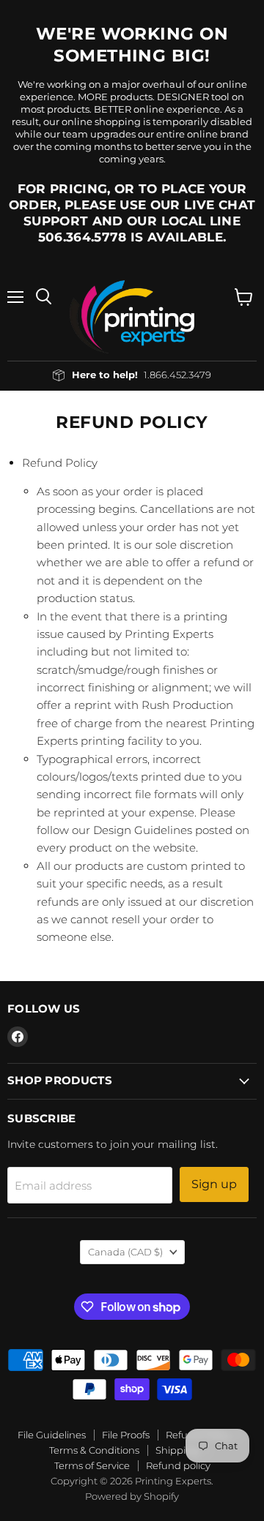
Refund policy (178, 1465)
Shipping (177, 1450)
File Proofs (126, 1435)
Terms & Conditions (94, 1450)
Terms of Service (92, 1465)
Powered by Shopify (132, 1496)
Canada (125, 1252)
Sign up (214, 1184)
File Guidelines (52, 1435)
